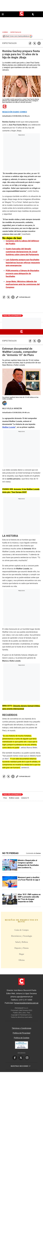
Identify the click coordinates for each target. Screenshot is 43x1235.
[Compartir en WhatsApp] (39, 43)
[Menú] (3, 14)
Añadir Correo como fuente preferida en (17, 36)
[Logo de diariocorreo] (21, 14)
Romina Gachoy (8, 448)
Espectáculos (9, 43)
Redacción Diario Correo (14, 112)
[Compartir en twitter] (34, 43)
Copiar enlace (24, 426)
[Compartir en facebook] (30, 43)
